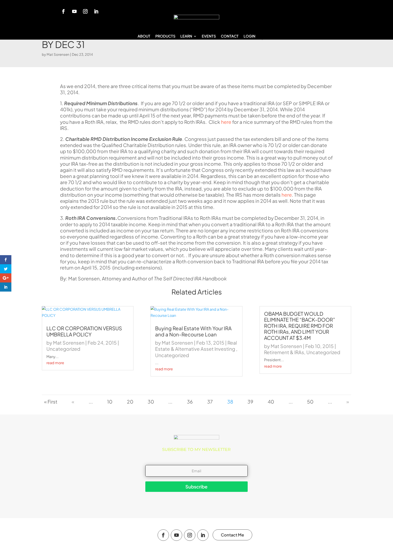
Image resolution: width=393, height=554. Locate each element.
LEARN (186, 36)
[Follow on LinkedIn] (96, 11)
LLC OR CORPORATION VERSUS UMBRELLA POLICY (84, 331)
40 (271, 402)
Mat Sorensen (58, 54)
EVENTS (209, 36)
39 (250, 402)
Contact (230, 36)
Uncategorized (63, 349)
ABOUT (144, 36)
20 (130, 402)
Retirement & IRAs (284, 352)
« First (50, 402)
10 (109, 402)
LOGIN (249, 36)
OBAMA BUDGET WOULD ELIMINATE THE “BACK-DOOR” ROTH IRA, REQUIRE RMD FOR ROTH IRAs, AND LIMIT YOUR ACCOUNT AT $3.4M (299, 325)
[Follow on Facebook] (63, 11)
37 (210, 402)
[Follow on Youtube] (74, 11)
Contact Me (232, 534)
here (226, 122)
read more (55, 362)
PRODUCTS (165, 36)
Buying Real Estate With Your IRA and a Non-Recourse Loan (193, 331)
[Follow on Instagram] (85, 11)
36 (190, 402)
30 (151, 402)
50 (310, 402)
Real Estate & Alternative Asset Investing (196, 346)
